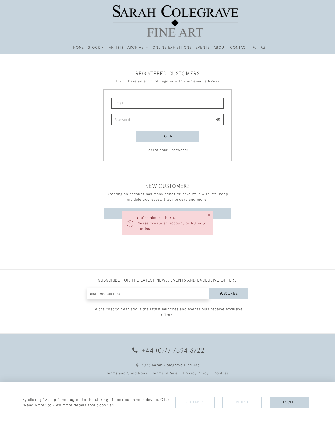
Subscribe (228, 293)
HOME (78, 47)
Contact (239, 47)
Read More (195, 402)
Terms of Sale (165, 373)
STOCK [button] (95, 47)
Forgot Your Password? (167, 150)
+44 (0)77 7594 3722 (172, 350)
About (220, 47)
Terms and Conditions (126, 373)
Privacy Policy (195, 373)
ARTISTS (116, 47)
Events (203, 47)
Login (167, 136)
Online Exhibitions (172, 47)
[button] (263, 47)
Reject (242, 402)
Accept (289, 402)
